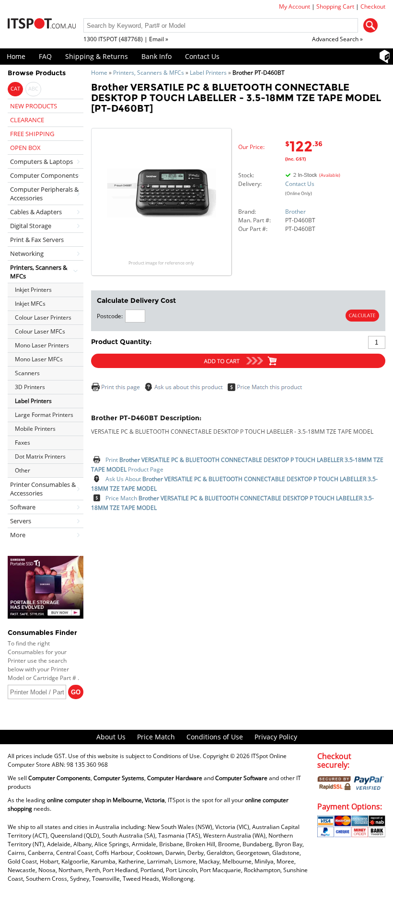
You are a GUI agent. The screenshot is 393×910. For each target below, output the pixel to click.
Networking (27, 253)
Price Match (156, 736)
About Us (111, 736)
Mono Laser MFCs (39, 359)
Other (22, 470)
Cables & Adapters (36, 211)
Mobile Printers (35, 429)
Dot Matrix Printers (40, 456)
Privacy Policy (275, 736)
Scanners (27, 373)
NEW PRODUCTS (33, 106)
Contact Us (202, 56)
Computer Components (44, 175)
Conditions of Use (214, 736)
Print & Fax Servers (37, 239)
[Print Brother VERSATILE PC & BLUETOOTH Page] (117, 389)
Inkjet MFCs (30, 303)
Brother (295, 211)
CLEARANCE (27, 119)
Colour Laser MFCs (40, 331)
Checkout (372, 6)
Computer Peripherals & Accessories (44, 193)
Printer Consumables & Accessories (43, 488)
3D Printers (30, 387)
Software (22, 507)
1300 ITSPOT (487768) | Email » (125, 39)
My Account (294, 6)
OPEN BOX (25, 147)
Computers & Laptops (41, 161)
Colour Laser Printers (43, 317)
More (17, 534)
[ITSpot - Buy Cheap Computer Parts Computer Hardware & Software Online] (42, 24)
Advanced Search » (337, 39)
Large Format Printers (44, 415)
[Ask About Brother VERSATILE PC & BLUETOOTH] (185, 389)
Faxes (22, 442)
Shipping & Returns (96, 56)
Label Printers (208, 73)
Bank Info (156, 56)
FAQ (45, 56)
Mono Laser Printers (42, 345)
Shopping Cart (335, 6)
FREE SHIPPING (32, 133)
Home (16, 56)
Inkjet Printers (33, 290)
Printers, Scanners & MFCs (148, 73)
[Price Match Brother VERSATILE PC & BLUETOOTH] (267, 389)
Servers (20, 521)
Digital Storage (30, 225)
